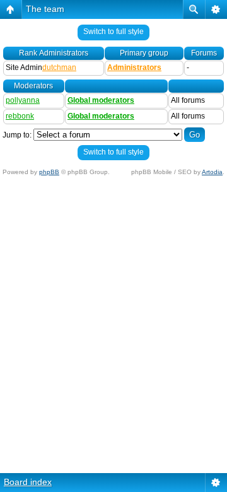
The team (45, 9)
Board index (28, 482)
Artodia (212, 171)
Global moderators (100, 100)
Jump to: (17, 135)
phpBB (49, 171)
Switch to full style (113, 31)
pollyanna (23, 100)
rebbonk (20, 116)
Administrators (134, 67)
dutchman (59, 67)
